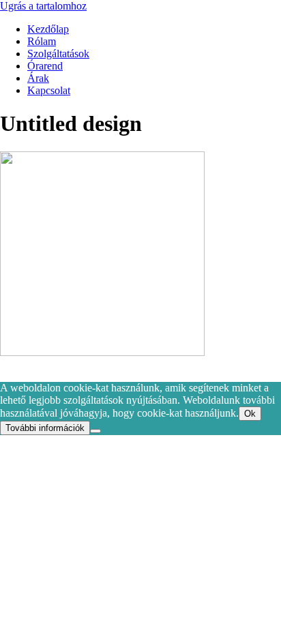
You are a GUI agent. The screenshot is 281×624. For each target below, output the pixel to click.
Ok (250, 413)
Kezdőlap (48, 29)
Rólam (41, 41)
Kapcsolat (48, 90)
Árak (38, 78)
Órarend (45, 66)
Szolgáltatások (58, 53)
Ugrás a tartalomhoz (43, 6)
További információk (45, 428)
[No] (95, 431)
